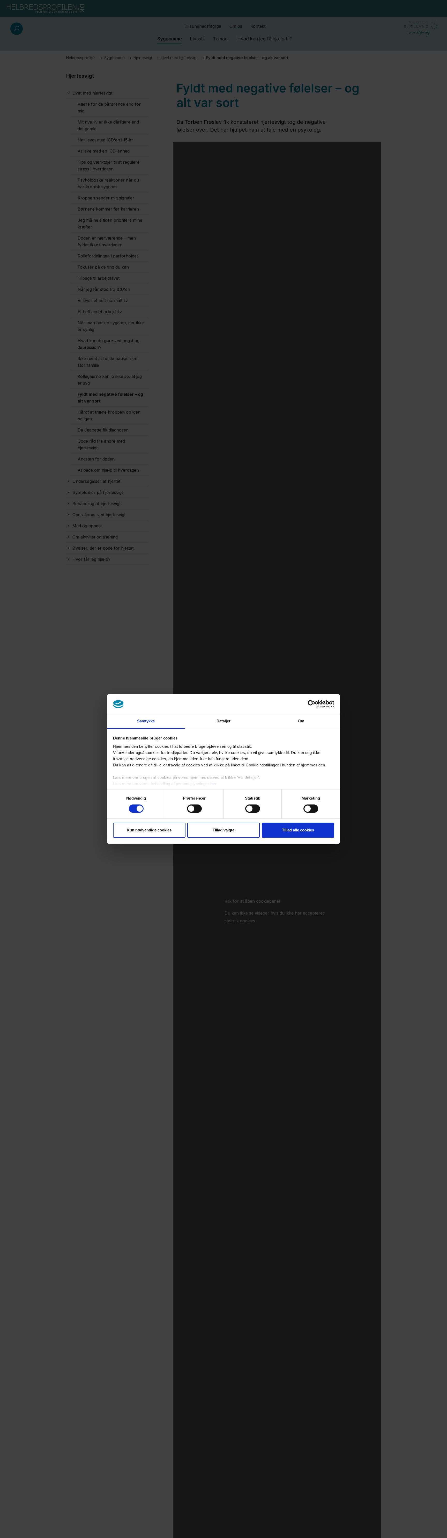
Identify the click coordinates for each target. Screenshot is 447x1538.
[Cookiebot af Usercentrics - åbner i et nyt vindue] (311, 704)
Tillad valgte (223, 830)
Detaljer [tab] (224, 721)
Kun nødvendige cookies (149, 830)
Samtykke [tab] (146, 721)
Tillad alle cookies (298, 830)
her (213, 783)
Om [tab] (301, 721)
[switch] (194, 808)
